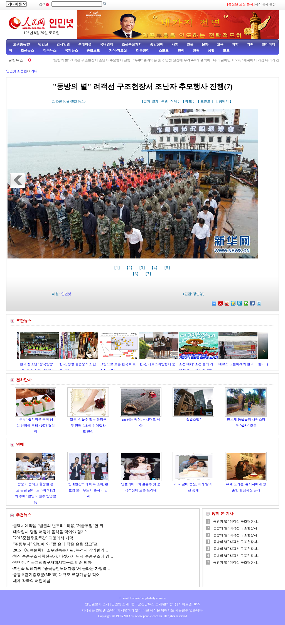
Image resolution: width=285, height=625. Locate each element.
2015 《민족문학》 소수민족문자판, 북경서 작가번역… (60, 550)
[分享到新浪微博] (227, 303)
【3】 (142, 268)
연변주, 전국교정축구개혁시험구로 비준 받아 (52, 562)
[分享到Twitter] (259, 303)
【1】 (117, 268)
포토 (226, 50)
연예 (181, 50)
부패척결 (85, 44)
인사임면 (63, 44)
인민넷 (66, 294)
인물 (190, 44)
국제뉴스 (71, 50)
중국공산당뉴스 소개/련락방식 (153, 604)
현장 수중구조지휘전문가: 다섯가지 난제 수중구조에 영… (63, 556)
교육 (220, 44)
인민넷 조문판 (16, 71)
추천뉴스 (23, 515)
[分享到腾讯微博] (239, 303)
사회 (175, 44)
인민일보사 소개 (97, 604)
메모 (188, 101)
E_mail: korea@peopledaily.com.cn (142, 598)
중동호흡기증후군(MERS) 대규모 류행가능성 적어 (56, 575)
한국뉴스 (49, 50)
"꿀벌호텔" (193, 419)
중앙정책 (156, 44)
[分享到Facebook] (252, 303)
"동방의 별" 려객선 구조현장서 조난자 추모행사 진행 (76, 60)
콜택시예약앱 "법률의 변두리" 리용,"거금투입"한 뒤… (60, 526)
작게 (173, 101)
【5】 (167, 268)
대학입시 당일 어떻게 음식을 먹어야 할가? (50, 532)
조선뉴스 (28, 50)
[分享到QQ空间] (233, 303)
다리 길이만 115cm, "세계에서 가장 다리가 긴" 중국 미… (239, 60)
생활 (211, 50)
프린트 (205, 101)
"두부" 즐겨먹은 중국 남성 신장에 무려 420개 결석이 (156, 60)
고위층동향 (21, 44)
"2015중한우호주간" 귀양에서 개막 (43, 538)
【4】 (155, 268)
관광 (196, 50)
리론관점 (142, 50)
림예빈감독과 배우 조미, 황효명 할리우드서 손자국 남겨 (88, 490)
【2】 (130, 268)
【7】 (148, 274)
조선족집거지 (132, 44)
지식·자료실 (118, 50)
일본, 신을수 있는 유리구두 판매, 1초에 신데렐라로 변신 (88, 425)
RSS (197, 604)
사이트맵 (185, 604)
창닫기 (224, 101)
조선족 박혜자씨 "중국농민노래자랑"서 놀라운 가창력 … (62, 569)
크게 (155, 101)
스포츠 (163, 50)
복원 (164, 101)
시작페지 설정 (265, 4)
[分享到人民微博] (220, 303)
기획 (250, 44)
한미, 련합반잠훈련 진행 (255, 364)
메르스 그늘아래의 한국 (214, 364)
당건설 (43, 44)
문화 (205, 44)
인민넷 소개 (119, 604)
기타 (34, 71)
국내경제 (106, 44)
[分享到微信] (246, 303)
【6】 (136, 274)
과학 (235, 44)
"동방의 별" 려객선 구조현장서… (236, 521)
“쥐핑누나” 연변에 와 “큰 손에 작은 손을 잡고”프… (57, 544)
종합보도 (93, 50)
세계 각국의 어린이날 (31, 581)
